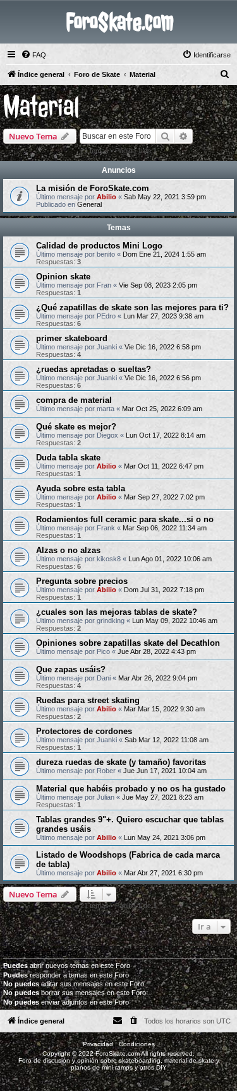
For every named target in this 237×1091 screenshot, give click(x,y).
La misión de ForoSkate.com (92, 188)
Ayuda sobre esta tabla (80, 488)
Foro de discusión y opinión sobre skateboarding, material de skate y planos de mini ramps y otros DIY (118, 1064)
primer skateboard (71, 338)
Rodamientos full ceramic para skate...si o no (125, 519)
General (89, 204)
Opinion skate (63, 276)
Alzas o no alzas (68, 550)
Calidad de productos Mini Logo (99, 245)
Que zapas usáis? (71, 669)
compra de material (74, 400)
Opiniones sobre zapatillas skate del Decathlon (128, 643)
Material (41, 107)
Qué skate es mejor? (76, 426)
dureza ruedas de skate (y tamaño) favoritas (121, 762)
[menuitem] (33, 54)
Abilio (106, 197)
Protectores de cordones (84, 731)
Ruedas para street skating (88, 700)
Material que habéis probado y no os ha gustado (131, 788)
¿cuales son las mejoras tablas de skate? (116, 612)
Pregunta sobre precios (82, 581)
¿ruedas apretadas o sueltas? (93, 369)
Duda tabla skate (68, 457)
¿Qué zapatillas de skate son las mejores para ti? (132, 307)
